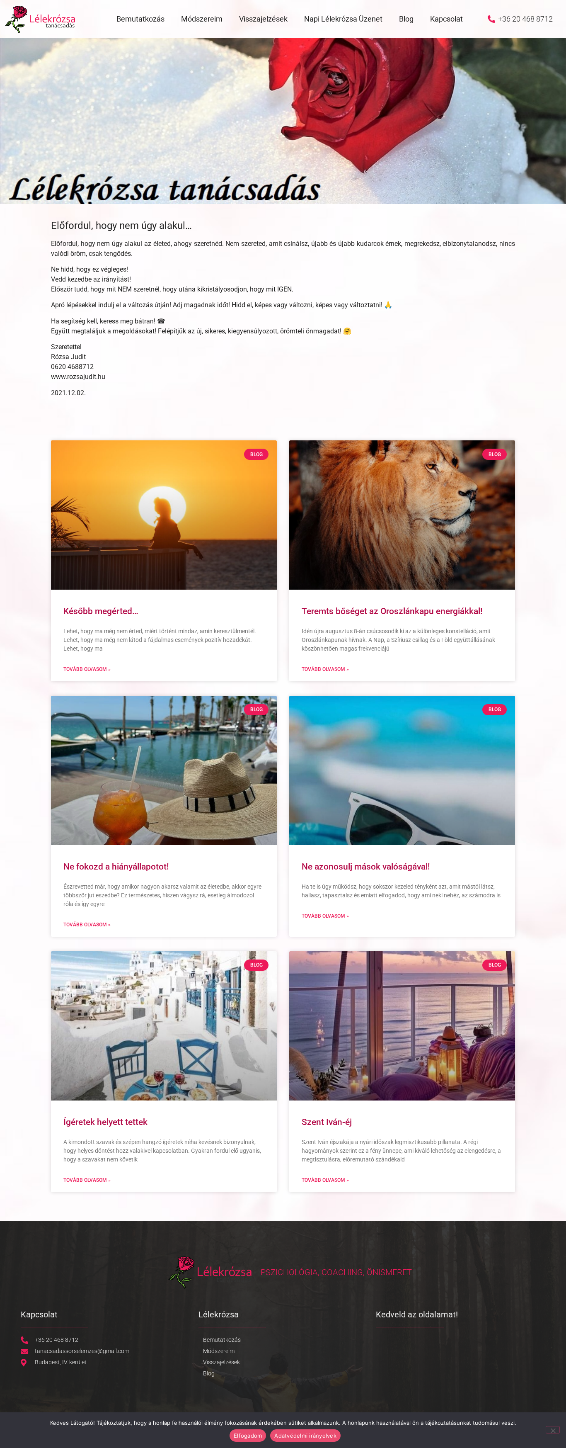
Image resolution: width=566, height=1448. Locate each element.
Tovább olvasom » (87, 669)
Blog (406, 19)
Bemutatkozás (140, 19)
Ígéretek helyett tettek (105, 1122)
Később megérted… (100, 611)
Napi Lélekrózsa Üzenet (343, 19)
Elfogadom (248, 1435)
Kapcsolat (446, 19)
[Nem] (553, 1429)
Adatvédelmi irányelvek (305, 1435)
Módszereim (202, 19)
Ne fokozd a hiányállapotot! (116, 867)
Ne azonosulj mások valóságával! (366, 867)
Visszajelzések (263, 19)
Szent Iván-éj (327, 1122)
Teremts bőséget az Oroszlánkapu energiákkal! (392, 611)
